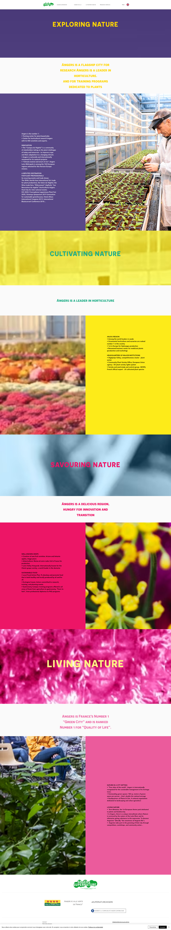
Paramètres (153, 927)
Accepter (162, 927)
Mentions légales (47, 923)
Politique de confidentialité (95, 927)
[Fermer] (169, 927)
